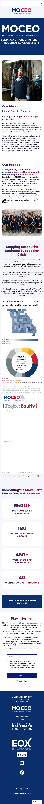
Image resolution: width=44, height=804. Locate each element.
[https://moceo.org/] (22, 11)
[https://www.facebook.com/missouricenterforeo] (22, 772)
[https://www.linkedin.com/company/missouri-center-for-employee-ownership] (22, 763)
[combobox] (37, 802)
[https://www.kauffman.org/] (22, 726)
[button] (41, 3)
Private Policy (22, 681)
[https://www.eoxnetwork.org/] (22, 744)
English (35, 802)
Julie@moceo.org (22, 701)
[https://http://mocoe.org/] (22, 709)
